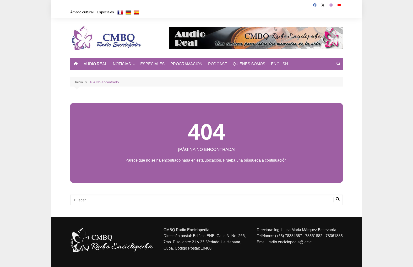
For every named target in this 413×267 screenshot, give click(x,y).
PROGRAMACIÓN (186, 64)
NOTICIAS (122, 64)
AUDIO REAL (95, 64)
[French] (120, 12)
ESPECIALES (152, 64)
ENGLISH (279, 64)
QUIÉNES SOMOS (249, 64)
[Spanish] (136, 12)
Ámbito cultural (81, 12)
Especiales (105, 12)
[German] (128, 12)
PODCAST (217, 64)
